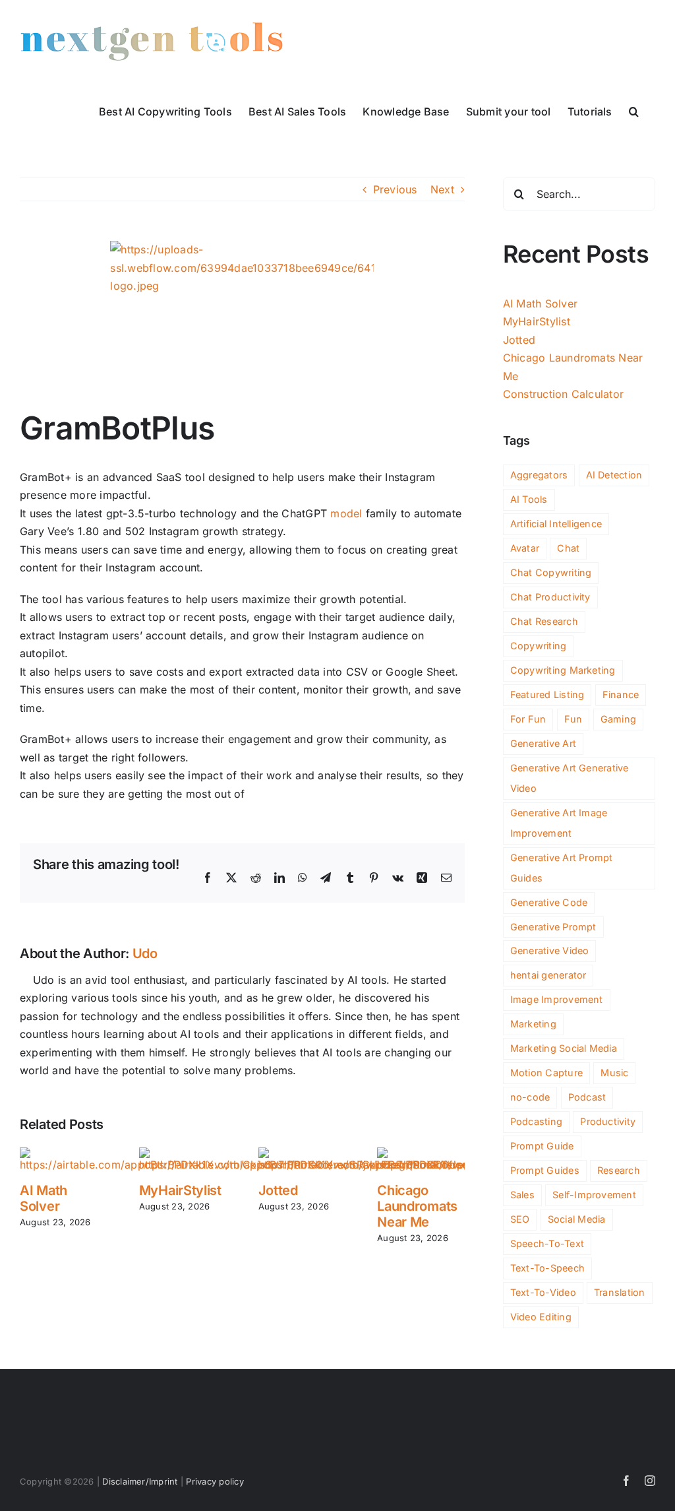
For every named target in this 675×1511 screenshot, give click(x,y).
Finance (620, 694)
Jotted (278, 1190)
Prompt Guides (544, 1170)
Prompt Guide (542, 1145)
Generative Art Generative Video (569, 778)
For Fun (528, 718)
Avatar (524, 548)
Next (442, 189)
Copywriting (538, 645)
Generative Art (543, 743)
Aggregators (539, 474)
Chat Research (544, 621)
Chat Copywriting (551, 572)
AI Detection (614, 474)
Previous (395, 189)
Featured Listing (547, 694)
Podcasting (536, 1121)
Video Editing (541, 1316)
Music (614, 1072)
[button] (634, 110)
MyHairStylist (180, 1190)
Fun (573, 718)
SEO (520, 1219)
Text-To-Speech (547, 1267)
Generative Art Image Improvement (559, 823)
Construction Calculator (563, 394)
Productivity (607, 1121)
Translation (619, 1292)
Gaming (618, 718)
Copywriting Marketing (563, 670)
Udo (145, 953)
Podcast (587, 1097)
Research (618, 1170)
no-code (530, 1097)
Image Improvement (556, 999)
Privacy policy (214, 1481)
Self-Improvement (594, 1194)
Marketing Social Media (563, 1048)
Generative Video (549, 950)
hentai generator (548, 975)
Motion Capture (546, 1072)
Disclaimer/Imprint (139, 1481)
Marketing (533, 1023)
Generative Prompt (553, 926)
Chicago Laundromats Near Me (417, 1206)
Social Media (577, 1219)
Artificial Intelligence (556, 523)
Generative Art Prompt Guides (561, 868)
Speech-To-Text (547, 1243)
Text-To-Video (543, 1292)
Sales (522, 1194)
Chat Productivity (550, 596)
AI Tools (529, 499)
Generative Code (549, 902)
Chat (568, 548)
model (346, 513)
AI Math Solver (43, 1198)
